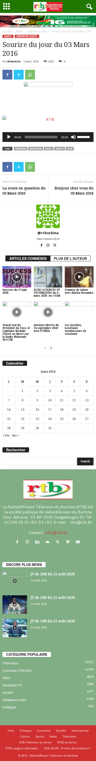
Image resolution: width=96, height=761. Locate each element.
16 (37, 409)
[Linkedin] (38, 542)
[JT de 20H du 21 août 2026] (14, 581)
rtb (69, 148)
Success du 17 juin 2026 (14, 291)
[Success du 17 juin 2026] (16, 277)
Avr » (15, 435)
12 (74, 400)
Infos (6, 678)
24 (50, 419)
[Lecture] (8, 137)
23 (37, 419)
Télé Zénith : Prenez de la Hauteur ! (67, 748)
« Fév (6, 435)
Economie (43, 730)
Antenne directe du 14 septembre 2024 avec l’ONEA (46, 328)
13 (87, 400)
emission (35, 148)
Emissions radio (37, 31)
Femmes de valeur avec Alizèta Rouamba (79, 291)
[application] (48, 137)
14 (9, 409)
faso (49, 148)
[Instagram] (48, 245)
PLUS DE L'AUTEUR (70, 258)
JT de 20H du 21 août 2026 (53, 574)
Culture (25, 736)
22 (22, 419)
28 (9, 428)
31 (50, 428)
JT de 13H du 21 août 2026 (53, 621)
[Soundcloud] (49, 542)
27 (87, 419)
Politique (9, 707)
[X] (19, 75)
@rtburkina (13, 61)
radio (59, 148)
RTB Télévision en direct (35, 742)
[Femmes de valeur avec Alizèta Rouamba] (79, 277)
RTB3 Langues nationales (21, 748)
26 (74, 419)
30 (37, 428)
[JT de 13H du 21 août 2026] (14, 628)
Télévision (10, 663)
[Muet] (73, 137)
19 (74, 409)
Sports (39, 736)
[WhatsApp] (30, 75)
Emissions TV (12, 685)
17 (50, 409)
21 (9, 419)
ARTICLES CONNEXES (28, 258)
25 (62, 419)
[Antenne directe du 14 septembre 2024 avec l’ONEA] (48, 312)
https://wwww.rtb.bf (48, 238)
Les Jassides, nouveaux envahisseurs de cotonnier (75, 329)
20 (87, 409)
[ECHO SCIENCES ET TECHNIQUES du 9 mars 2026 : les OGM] (48, 277)
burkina (21, 148)
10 (50, 400)
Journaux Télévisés (17, 670)
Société (7, 692)
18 (62, 409)
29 (22, 428)
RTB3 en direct (67, 742)
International (80, 730)
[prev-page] (45, 348)
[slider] (84, 136)
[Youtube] (78, 542)
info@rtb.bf (56, 532)
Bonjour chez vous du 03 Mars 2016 (74, 191)
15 (22, 409)
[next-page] (50, 348)
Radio (19, 31)
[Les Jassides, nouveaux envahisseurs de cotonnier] (79, 312)
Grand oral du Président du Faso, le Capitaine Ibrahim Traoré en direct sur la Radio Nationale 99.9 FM (16, 332)
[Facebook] (7, 75)
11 (62, 400)
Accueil (7, 31)
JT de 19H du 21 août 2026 (53, 598)
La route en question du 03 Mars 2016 (24, 191)
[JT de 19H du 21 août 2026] (14, 604)
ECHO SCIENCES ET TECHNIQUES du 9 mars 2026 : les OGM (47, 292)
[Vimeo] (69, 542)
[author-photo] (48, 216)
